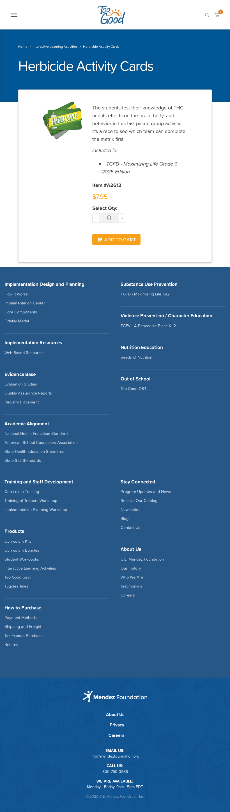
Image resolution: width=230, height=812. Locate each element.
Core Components (20, 312)
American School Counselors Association (41, 442)
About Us (115, 714)
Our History (131, 568)
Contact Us (130, 527)
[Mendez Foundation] (111, 14)
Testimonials (131, 586)
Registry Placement (21, 402)
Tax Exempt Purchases (24, 635)
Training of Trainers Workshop (30, 500)
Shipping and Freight (22, 626)
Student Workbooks (21, 559)
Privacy (117, 725)
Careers (128, 595)
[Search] (207, 15)
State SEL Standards (22, 460)
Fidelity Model (16, 321)
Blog (124, 518)
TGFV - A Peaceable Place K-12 (148, 326)
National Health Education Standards (37, 433)
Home (22, 46)
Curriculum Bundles (21, 550)
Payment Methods (20, 617)
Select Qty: (105, 208)
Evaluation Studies (20, 384)
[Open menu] (14, 15)
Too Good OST (133, 389)
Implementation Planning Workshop (35, 509)
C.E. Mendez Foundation (142, 559)
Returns (11, 644)
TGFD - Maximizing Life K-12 (145, 294)
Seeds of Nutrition (136, 357)
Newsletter (130, 509)
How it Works (16, 294)
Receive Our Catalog (139, 500)
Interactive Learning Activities (55, 46)
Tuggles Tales (16, 586)
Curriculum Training (21, 491)
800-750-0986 (115, 771)
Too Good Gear (17, 577)
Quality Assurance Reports (28, 393)
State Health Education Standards (34, 451)
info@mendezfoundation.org (115, 756)
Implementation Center (24, 303)
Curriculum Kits (17, 541)
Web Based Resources (24, 353)
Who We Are (132, 577)
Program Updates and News (146, 491)
